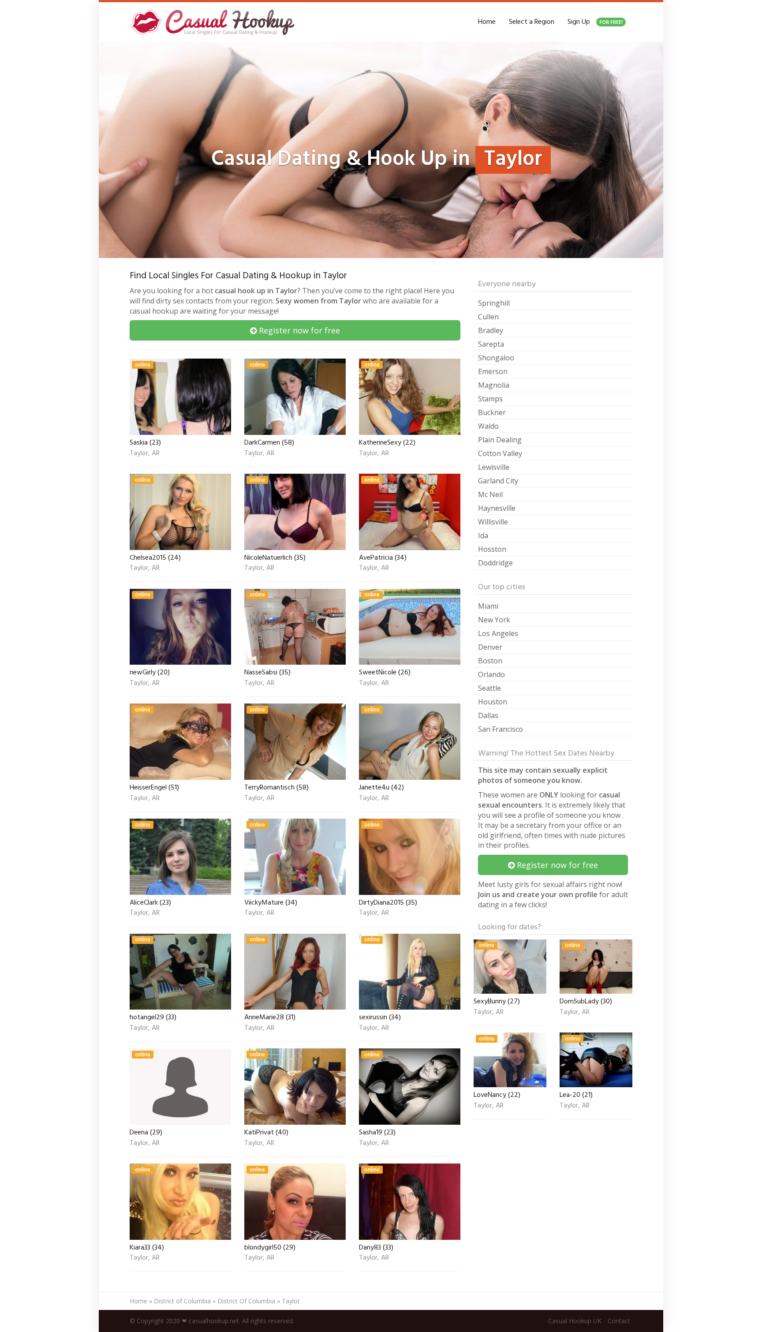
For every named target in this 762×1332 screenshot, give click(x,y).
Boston (490, 661)
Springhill (494, 303)
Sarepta (491, 344)
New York (494, 620)
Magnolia (493, 385)
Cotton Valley (500, 453)
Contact (619, 1321)
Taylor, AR (145, 454)
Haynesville (496, 508)
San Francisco (500, 729)
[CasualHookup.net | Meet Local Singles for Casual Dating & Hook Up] (214, 22)
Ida (483, 535)
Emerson (493, 371)
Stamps (490, 399)
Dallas (488, 715)
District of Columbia (182, 1301)
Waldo (488, 426)
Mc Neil (490, 494)
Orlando (491, 674)
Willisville (493, 522)
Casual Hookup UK (574, 1321)
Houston (492, 702)
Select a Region (531, 22)
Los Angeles (498, 633)
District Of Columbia (246, 1301)
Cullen (488, 317)
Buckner (492, 412)
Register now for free (298, 330)
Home (487, 22)
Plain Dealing (500, 440)
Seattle (489, 688)
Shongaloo (496, 358)
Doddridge (495, 563)
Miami (488, 606)
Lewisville (493, 467)
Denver (490, 647)
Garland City (498, 481)
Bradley (490, 330)
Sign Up (595, 22)
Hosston (492, 549)
